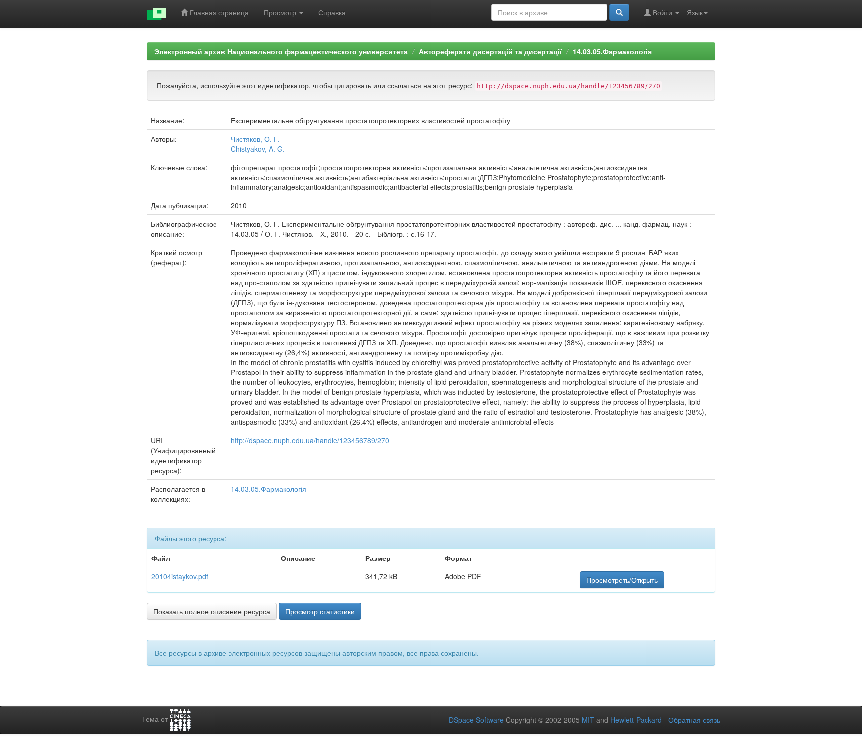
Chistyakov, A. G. (258, 149)
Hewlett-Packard (636, 720)
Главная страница (218, 12)
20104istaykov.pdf (179, 576)
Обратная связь (694, 720)
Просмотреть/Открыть (622, 580)
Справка (332, 12)
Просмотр (281, 12)
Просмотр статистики (320, 611)
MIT (588, 720)
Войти (662, 12)
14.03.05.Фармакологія (612, 51)
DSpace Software (476, 720)
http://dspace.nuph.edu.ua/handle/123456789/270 (310, 440)
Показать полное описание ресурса (211, 611)
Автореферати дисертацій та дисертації (490, 51)
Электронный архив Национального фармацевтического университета (281, 51)
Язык (695, 12)
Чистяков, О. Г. (255, 139)
